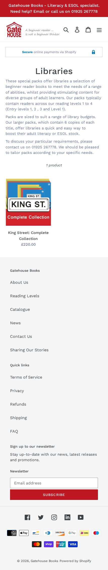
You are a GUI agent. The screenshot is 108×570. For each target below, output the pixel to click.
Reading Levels (24, 296)
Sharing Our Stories (29, 350)
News (15, 323)
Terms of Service (26, 377)
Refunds (18, 404)
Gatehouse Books (44, 561)
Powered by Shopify (75, 561)
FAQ (14, 431)
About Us (19, 282)
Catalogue (20, 309)
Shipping (18, 417)
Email (38, 11)
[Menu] (99, 29)
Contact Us (21, 336)
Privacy (17, 390)
